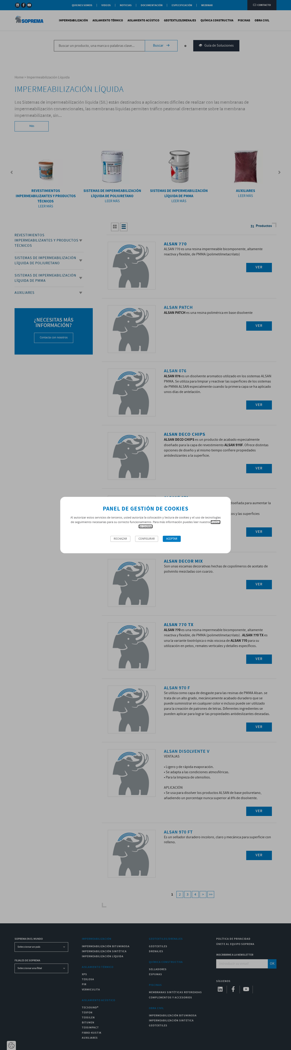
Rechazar (120, 539)
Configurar (146, 539)
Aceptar (171, 539)
